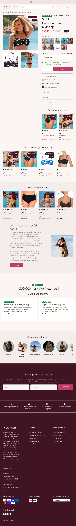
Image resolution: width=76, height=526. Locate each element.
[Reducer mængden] (44, 69)
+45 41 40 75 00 (8, 482)
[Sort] (43, 130)
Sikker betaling (46, 102)
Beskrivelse (45, 92)
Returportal (32, 438)
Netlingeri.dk (10, 520)
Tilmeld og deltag (65, 387)
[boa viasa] (70, 41)
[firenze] (45, 47)
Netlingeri (6, 473)
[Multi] (45, 130)
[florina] (57, 47)
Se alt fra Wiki (16, 265)
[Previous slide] (24, 294)
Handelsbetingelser (59, 432)
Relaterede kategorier (38, 336)
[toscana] (45, 41)
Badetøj (14, 12)
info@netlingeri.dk (8, 476)
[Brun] (64, 130)
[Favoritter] (68, 7)
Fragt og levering (34, 441)
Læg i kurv (63, 69)
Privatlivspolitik (57, 438)
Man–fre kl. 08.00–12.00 (10, 479)
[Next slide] (52, 294)
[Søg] (53, 7)
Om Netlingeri (33, 444)
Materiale (45, 97)
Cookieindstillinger (58, 435)
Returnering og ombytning (37, 435)
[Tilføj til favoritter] (5, 17)
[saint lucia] (64, 41)
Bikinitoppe (22, 12)
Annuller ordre (57, 441)
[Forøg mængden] (51, 69)
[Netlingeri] (15, 7)
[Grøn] (47, 130)
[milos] (57, 41)
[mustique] (51, 47)
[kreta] (64, 47)
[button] (38, 7)
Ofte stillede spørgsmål (36, 432)
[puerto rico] (51, 41)
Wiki (29, 12)
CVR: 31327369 (8, 485)
